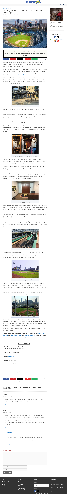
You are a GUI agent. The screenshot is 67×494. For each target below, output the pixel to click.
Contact (44, 4)
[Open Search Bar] (60, 5)
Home (4, 8)
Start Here (5, 4)
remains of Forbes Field (30, 335)
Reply (6, 404)
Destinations (16, 4)
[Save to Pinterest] (13, 59)
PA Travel (23, 4)
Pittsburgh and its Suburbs (10, 8)
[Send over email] (34, 59)
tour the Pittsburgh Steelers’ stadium (22, 74)
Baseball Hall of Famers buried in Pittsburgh (16, 337)
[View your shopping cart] (63, 5)
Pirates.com (11, 356)
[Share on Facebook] (6, 59)
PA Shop (49, 4)
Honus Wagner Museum (16, 335)
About (39, 4)
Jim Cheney (9, 432)
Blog (10, 4)
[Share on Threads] (20, 59)
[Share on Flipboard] (28, 59)
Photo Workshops (32, 4)
